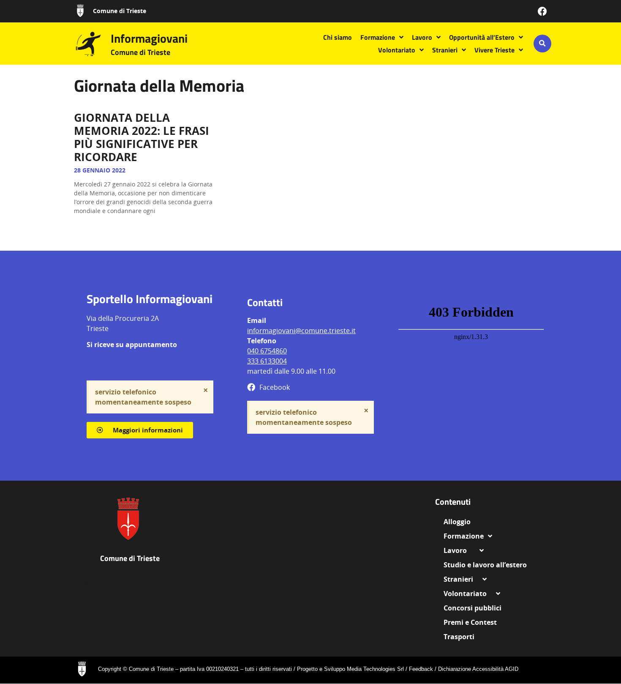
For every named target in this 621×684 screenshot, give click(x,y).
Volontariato (396, 50)
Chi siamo (337, 37)
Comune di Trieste (119, 11)
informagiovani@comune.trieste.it (301, 330)
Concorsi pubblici (472, 608)
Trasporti (459, 636)
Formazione (377, 37)
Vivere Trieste (494, 50)
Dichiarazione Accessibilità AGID (478, 669)
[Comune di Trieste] (80, 10)
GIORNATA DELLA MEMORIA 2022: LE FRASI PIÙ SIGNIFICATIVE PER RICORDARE (141, 137)
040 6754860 (267, 351)
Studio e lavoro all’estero (485, 564)
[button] (542, 43)
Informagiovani (149, 38)
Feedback (421, 669)
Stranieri (445, 50)
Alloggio (460, 521)
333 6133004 (267, 361)
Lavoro (422, 37)
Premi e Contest (470, 622)
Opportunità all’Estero (482, 37)
